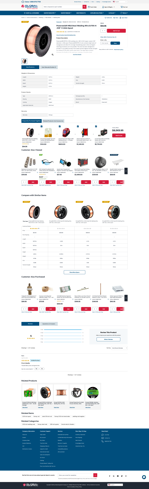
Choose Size (30, 289)
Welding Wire (56, 17)
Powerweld (59, 22)
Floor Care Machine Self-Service (47, 466)
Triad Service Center (62, 446)
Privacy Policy (82, 478)
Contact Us (86, 1)
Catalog (98, 1)
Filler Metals (48, 17)
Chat (92, 1)
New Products (79, 440)
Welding (41, 17)
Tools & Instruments (32, 17)
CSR (23, 446)
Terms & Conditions (71, 487)
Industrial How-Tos (80, 446)
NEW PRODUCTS (81, 13)
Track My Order (43, 443)
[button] (120, 2)
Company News (26, 440)
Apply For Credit (44, 449)
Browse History (77, 1)
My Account (43, 437)
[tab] (30, 67)
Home (23, 17)
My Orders (42, 440)
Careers (24, 437)
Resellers (60, 440)
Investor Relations (26, 443)
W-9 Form (42, 457)
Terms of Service (90, 478)
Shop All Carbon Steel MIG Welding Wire (66, 35)
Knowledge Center (106, 1)
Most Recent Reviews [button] (117, 348)
